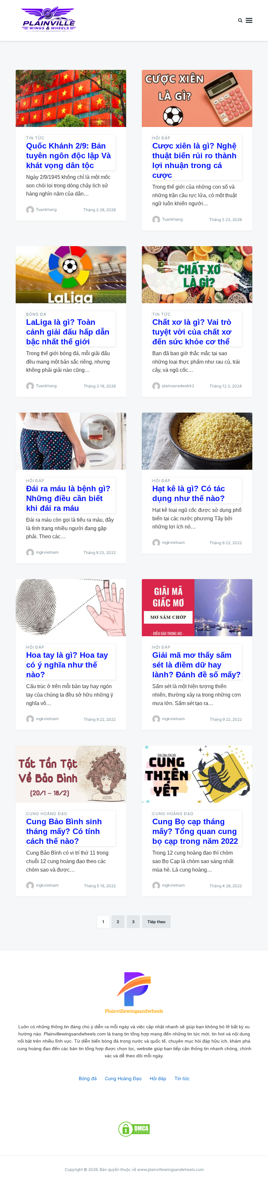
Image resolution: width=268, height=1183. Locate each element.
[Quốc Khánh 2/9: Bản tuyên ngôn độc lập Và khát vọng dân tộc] (71, 98)
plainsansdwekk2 (178, 385)
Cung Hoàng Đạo (46, 813)
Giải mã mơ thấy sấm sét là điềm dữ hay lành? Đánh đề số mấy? (196, 665)
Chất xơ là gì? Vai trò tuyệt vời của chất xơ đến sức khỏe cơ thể (191, 332)
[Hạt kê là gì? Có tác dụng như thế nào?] (197, 441)
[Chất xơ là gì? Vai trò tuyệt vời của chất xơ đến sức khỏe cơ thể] (197, 274)
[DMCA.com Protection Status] (134, 1129)
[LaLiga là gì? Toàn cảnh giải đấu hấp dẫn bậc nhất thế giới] (71, 274)
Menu (249, 20)
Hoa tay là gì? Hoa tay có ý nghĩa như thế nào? (67, 665)
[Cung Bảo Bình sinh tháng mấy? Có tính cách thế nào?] (71, 774)
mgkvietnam (47, 552)
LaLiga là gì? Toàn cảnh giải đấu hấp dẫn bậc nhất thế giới (67, 332)
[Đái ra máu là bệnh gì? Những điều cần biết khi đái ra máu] (71, 441)
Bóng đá (36, 314)
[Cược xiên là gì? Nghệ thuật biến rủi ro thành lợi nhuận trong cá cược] (197, 98)
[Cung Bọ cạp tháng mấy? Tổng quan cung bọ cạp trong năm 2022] (197, 774)
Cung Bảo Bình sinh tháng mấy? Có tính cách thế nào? (64, 831)
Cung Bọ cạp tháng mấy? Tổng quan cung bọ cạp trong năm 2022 (195, 831)
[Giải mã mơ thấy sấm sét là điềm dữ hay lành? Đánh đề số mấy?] (197, 607)
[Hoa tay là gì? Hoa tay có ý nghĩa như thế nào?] (71, 607)
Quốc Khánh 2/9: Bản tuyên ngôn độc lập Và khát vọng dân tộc (68, 155)
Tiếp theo (156, 921)
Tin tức (35, 137)
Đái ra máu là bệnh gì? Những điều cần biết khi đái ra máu (68, 498)
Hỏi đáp (161, 137)
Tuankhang (46, 209)
